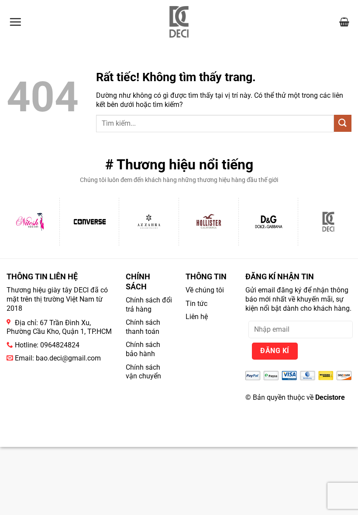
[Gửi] (342, 123)
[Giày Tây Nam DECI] (179, 22)
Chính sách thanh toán (143, 327)
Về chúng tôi (205, 290)
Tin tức (196, 303)
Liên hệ (197, 316)
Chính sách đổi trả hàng (149, 304)
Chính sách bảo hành (143, 349)
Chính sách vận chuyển (143, 372)
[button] (15, 22)
